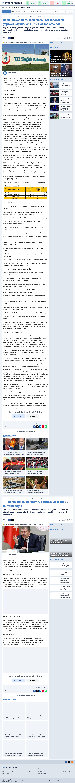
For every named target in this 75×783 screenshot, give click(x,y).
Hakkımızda (41, 769)
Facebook (20, 416)
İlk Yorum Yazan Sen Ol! (27, 431)
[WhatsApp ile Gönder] (46, 426)
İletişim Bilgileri (67, 771)
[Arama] (72, 7)
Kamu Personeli (12, 73)
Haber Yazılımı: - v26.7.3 (60, 780)
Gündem (10, 7)
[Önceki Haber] (69, 12)
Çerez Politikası (42, 773)
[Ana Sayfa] (6, 7)
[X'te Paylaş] (12, 38)
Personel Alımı (25, 7)
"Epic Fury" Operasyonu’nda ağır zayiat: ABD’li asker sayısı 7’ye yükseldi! (33, 12)
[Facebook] (66, 762)
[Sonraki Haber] (71, 12)
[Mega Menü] (3, 7)
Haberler (5, 16)
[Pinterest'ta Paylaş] (43, 426)
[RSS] (72, 762)
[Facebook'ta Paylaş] (9, 38)
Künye (40, 771)
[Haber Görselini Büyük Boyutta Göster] (25, 57)
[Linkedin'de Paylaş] (40, 426)
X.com (34, 416)
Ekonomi (16, 7)
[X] (69, 762)
